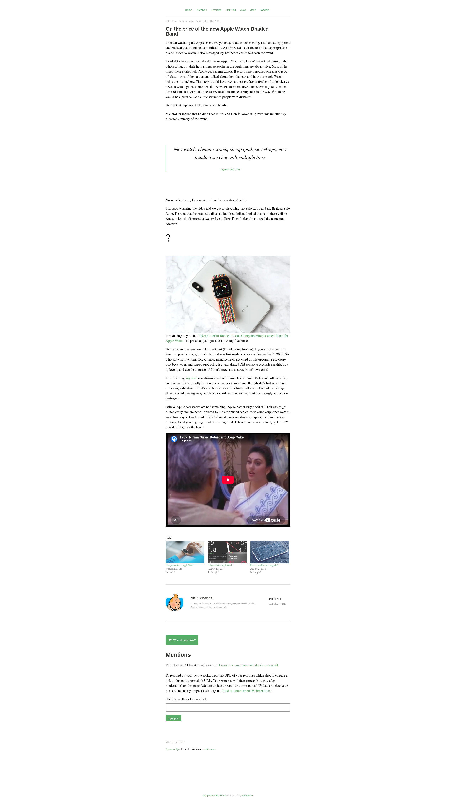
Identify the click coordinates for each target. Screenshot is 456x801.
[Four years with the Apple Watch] (185, 552)
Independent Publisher (214, 795)
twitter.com (210, 749)
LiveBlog (216, 9)
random (264, 9)
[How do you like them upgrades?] (269, 552)
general (189, 21)
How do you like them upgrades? (264, 565)
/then (253, 9)
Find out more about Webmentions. (247, 690)
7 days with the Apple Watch (220, 565)
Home (188, 9)
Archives (202, 9)
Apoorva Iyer (173, 749)
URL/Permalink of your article (186, 699)
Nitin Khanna (173, 21)
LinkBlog (231, 9)
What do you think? (184, 639)
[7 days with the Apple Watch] (227, 552)
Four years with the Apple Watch (179, 565)
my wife (191, 378)
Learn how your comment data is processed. (249, 665)
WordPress (247, 795)
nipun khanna (230, 169)
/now (243, 9)
